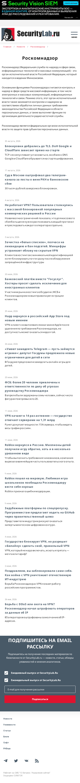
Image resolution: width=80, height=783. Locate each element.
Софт (6, 742)
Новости (7, 719)
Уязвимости (9, 725)
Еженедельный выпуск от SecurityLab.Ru (36, 680)
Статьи (7, 730)
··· (77, 17)
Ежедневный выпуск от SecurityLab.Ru (34, 672)
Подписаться (40, 699)
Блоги (6, 736)
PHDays (7, 748)
